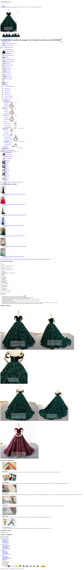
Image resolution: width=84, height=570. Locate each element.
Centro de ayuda (4, 559)
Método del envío (5, 552)
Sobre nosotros (4, 539)
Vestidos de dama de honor (6, 41)
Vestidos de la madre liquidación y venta (9, 150)
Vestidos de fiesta (5, 84)
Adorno (5, 185)
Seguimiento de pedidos (6, 546)
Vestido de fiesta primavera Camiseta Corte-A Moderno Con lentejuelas (13, 225)
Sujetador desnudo (6, 175)
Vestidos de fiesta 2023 (7, 88)
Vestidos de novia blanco (7, 39)
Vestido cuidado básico (5, 548)
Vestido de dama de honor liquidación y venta (10, 43)
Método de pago (4, 551)
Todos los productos (5, 542)
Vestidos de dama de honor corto (8, 47)
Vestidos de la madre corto (8, 154)
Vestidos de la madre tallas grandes (9, 156)
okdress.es (12, 568)
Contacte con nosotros (5, 540)
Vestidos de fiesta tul (16, 259)
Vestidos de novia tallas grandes (8, 37)
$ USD (3, 6)
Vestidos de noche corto (7, 70)
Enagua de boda (6, 171)
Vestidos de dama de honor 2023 (8, 45)
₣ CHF (3, 44)
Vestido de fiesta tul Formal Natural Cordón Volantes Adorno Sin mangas (13, 204)
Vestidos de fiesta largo (7, 92)
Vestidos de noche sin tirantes (8, 78)
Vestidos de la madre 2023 (7, 152)
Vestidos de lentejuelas (5, 82)
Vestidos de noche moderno (8, 76)
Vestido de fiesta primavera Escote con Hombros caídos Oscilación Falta (13, 235)
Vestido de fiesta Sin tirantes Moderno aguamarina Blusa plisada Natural (13, 256)
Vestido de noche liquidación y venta (9, 59)
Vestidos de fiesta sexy (7, 90)
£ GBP (3, 43)
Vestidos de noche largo (7, 74)
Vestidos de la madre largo (8, 158)
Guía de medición (5, 547)
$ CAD (3, 45)
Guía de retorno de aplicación (6, 558)
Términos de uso (4, 541)
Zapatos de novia (6, 173)
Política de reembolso (5, 557)
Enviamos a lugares (5, 553)
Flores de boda (6, 179)
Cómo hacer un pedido (5, 545)
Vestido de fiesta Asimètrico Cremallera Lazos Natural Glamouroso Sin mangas (14, 246)
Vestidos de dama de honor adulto (8, 55)
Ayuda (17, 11)
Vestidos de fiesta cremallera (39, 259)
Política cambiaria (5, 556)
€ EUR (3, 42)
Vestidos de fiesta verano (47, 259)
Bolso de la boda (6, 177)
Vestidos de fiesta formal (23, 259)
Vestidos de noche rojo (7, 72)
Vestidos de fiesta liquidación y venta (9, 86)
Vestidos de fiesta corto (30, 259)
